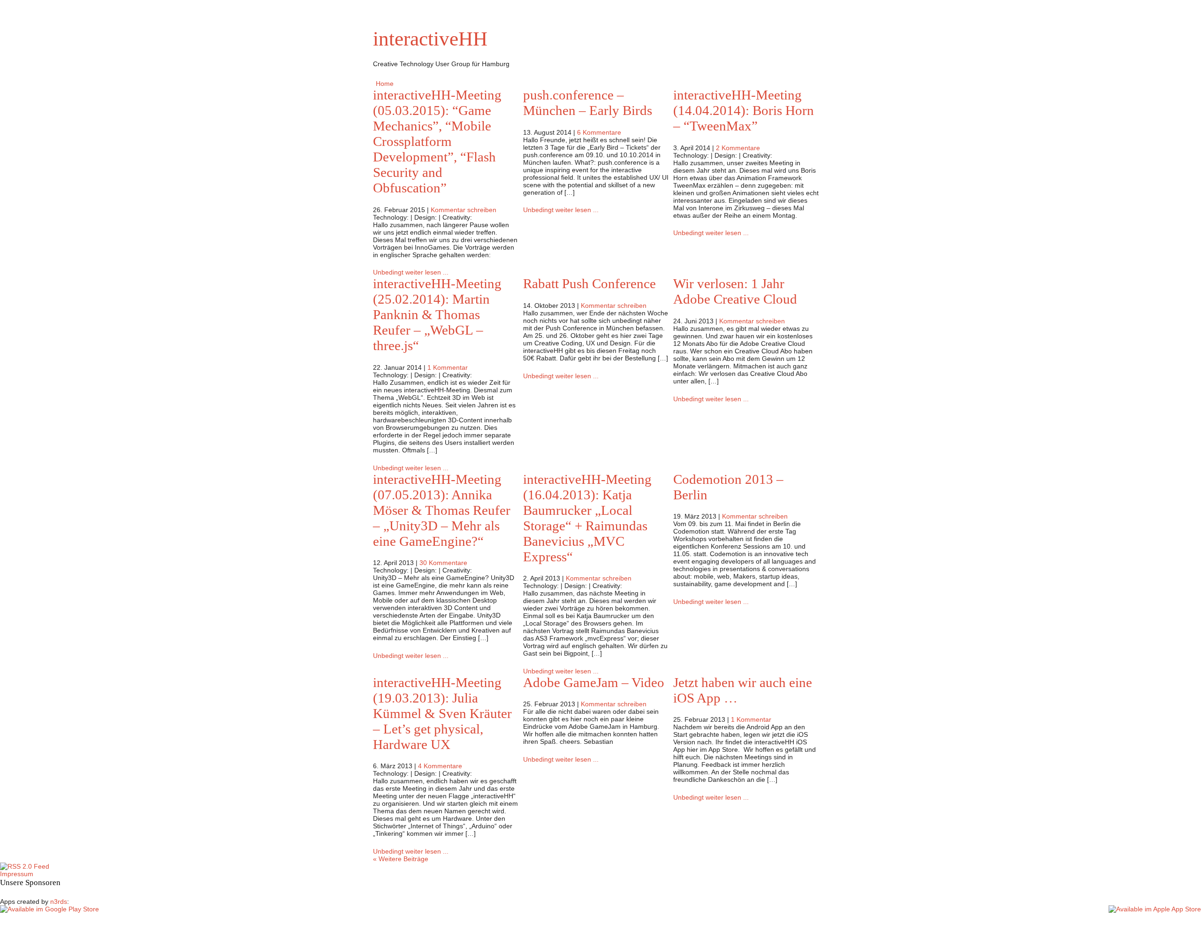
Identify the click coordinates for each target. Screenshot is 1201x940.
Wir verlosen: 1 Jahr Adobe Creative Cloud (735, 291)
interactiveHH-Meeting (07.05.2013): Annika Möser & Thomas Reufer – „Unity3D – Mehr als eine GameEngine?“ (441, 510)
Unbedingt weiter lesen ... (410, 272)
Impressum (16, 874)
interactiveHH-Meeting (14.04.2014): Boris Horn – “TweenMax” (743, 110)
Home (385, 83)
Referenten (462, 83)
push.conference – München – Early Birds (587, 102)
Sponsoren (503, 83)
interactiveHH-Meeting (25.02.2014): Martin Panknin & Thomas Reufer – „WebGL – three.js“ (437, 314)
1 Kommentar (447, 367)
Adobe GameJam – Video (593, 682)
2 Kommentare (738, 148)
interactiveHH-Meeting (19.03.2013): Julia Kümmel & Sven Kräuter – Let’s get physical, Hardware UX (442, 713)
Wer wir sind (420, 83)
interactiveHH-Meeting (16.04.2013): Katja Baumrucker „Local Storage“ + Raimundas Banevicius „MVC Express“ (587, 518)
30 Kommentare (443, 562)
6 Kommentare (599, 132)
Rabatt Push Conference (589, 283)
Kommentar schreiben (463, 210)
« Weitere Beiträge (400, 859)
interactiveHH (430, 39)
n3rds (58, 901)
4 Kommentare (440, 766)
